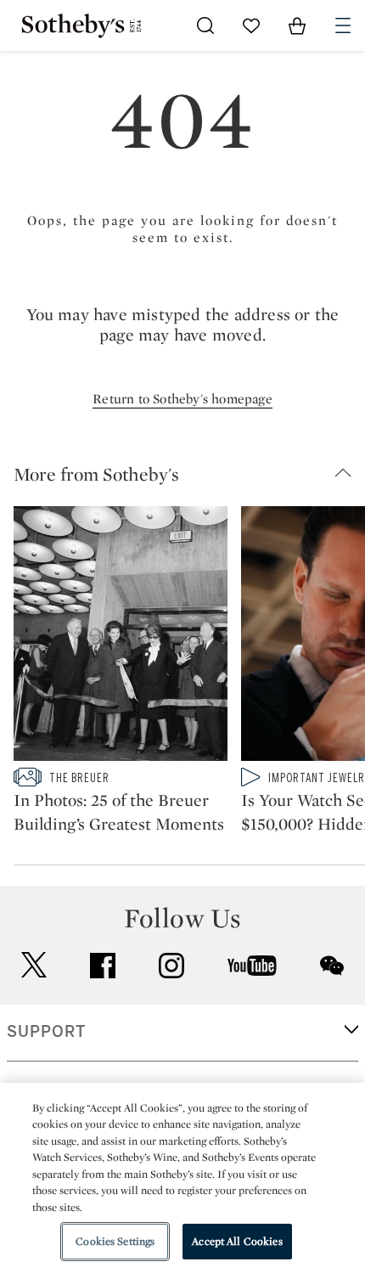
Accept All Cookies (237, 1241)
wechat (332, 965)
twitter (34, 965)
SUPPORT (46, 1031)
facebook (102, 965)
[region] (182, 1178)
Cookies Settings (115, 1241)
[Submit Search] (205, 25)
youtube (252, 965)
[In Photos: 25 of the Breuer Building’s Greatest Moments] (120, 637)
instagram (171, 965)
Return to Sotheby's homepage (182, 399)
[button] (189, 474)
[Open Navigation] (342, 25)
